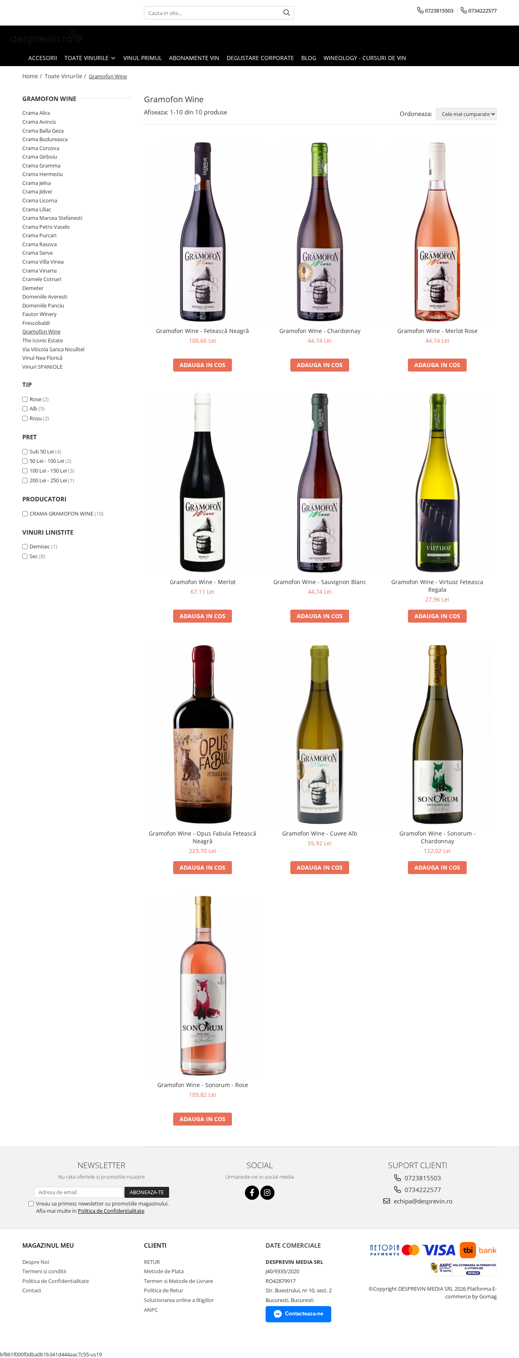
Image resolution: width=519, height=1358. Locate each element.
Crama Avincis (39, 121)
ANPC (151, 1309)
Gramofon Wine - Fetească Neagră (202, 331)
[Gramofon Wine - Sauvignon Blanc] (320, 483)
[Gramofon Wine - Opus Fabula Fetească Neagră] (202, 734)
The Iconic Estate (42, 340)
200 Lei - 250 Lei (48, 480)
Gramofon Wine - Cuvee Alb (319, 833)
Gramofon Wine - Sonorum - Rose (202, 1085)
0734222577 (422, 1190)
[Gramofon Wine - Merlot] (202, 483)
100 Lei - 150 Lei (48, 470)
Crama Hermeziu (42, 174)
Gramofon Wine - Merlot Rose (437, 331)
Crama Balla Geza (43, 130)
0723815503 (422, 1178)
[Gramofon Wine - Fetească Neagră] (202, 232)
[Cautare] (286, 12)
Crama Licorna (39, 200)
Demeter (32, 288)
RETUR (152, 1262)
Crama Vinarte (39, 270)
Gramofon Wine (41, 331)
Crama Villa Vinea (43, 261)
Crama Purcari (39, 235)
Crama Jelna (36, 183)
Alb (33, 408)
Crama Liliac (36, 209)
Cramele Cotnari (41, 279)
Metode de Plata (164, 1271)
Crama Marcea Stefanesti (52, 217)
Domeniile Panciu (43, 305)
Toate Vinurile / (66, 76)
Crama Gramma (41, 165)
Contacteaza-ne (304, 1314)
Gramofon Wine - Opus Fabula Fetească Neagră (202, 837)
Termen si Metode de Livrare (178, 1281)
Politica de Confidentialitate (111, 1210)
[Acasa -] (46, 38)
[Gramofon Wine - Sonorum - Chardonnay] (437, 734)
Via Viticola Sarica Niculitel (53, 349)
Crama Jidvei (37, 191)
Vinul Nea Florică (42, 357)
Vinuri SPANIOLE (42, 366)
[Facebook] (252, 1193)
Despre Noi (35, 1262)
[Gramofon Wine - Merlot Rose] (437, 232)
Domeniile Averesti (44, 296)
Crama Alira (36, 112)
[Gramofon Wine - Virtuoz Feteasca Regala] (437, 483)
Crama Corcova (40, 148)
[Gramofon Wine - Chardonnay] (320, 232)
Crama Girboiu (39, 156)
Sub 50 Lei (42, 451)
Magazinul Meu (48, 1245)
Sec (34, 556)
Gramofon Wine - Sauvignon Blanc (319, 582)
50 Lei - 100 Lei (47, 460)
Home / (32, 76)
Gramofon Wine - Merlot (203, 582)
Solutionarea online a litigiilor (179, 1300)
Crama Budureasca (45, 139)
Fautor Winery (39, 314)
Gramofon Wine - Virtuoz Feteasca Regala (437, 585)
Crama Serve (37, 252)
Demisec (40, 546)
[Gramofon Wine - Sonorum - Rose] (202, 986)
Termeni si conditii (44, 1271)
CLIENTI (155, 1245)
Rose (35, 399)
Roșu (36, 418)
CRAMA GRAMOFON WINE (61, 513)
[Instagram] (267, 1193)
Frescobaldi (36, 323)
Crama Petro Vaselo (46, 226)
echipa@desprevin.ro (422, 1201)
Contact (31, 1290)
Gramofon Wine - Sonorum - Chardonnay (437, 837)
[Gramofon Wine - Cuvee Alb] (320, 734)
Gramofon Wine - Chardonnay (319, 331)
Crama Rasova (39, 244)
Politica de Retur (163, 1290)
